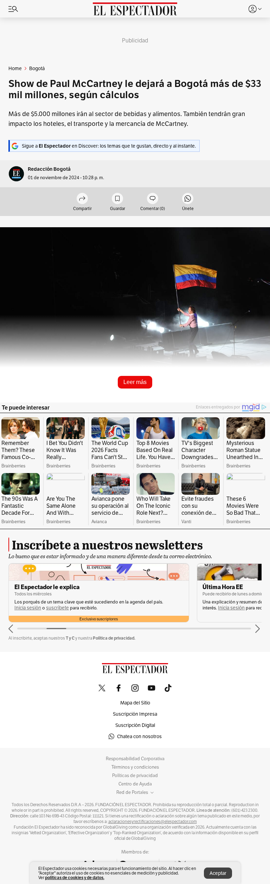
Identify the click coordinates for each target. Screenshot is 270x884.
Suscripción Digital (135, 725)
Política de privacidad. (114, 638)
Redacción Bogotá (49, 169)
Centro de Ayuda (135, 784)
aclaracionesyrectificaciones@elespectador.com (152, 821)
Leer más (135, 382)
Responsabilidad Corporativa (135, 758)
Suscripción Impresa (135, 714)
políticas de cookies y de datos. (74, 877)
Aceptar (218, 873)
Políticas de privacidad (135, 775)
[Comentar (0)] (152, 199)
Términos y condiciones (135, 767)
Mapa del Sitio (135, 703)
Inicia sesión (190, 608)
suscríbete (16, 608)
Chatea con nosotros (139, 736)
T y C (70, 638)
